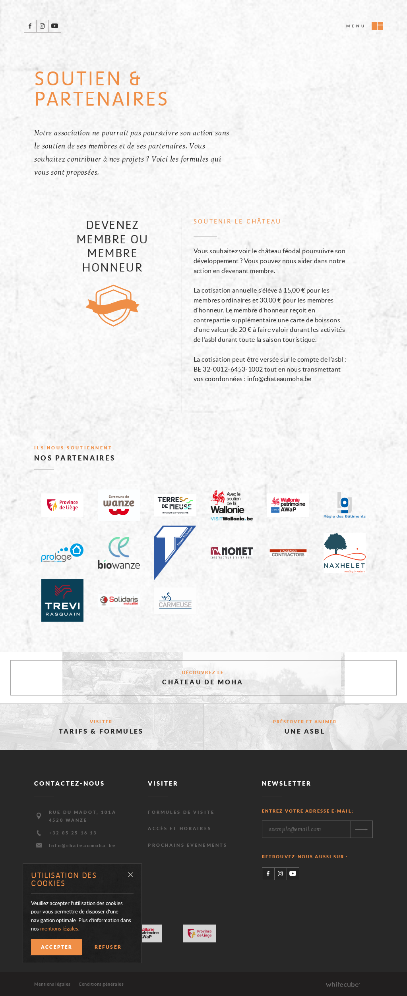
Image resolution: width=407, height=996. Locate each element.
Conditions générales (101, 983)
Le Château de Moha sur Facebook (30, 26)
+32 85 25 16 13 (73, 832)
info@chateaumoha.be (82, 845)
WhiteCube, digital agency (343, 984)
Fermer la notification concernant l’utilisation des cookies (130, 875)
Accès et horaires (179, 828)
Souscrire (361, 829)
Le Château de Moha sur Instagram (42, 26)
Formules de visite (181, 812)
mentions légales (59, 929)
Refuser (108, 947)
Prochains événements (187, 845)
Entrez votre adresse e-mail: (308, 811)
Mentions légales (52, 983)
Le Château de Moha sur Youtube (54, 26)
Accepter (56, 947)
